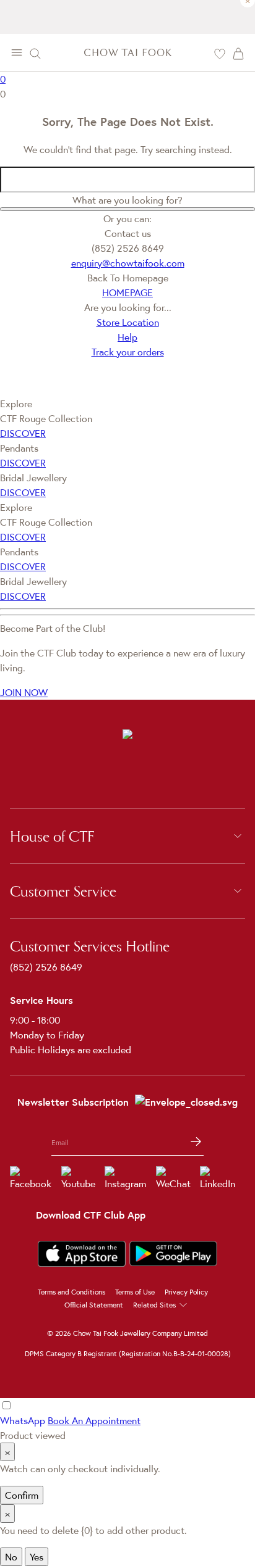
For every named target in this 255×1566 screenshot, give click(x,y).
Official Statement (93, 1304)
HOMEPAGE (127, 292)
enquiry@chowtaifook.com (127, 263)
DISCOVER (23, 433)
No (11, 1557)
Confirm (21, 1495)
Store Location (128, 322)
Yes (36, 1557)
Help (127, 337)
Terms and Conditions (71, 1291)
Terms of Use (135, 1291)
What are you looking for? (127, 200)
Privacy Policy (186, 1291)
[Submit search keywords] (127, 209)
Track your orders (128, 352)
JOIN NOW (24, 692)
